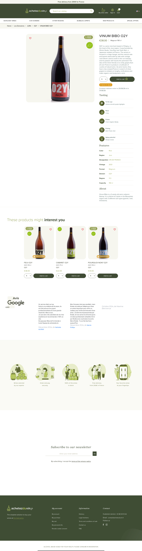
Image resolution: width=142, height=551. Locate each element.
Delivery (81, 514)
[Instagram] (107, 525)
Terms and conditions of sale (88, 521)
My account (55, 514)
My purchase (56, 518)
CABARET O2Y (62, 262)
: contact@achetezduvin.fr (115, 518)
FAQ (80, 529)
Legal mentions (84, 518)
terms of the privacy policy (81, 461)
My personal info (57, 525)
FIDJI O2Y (28, 262)
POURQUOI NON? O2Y (97, 262)
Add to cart (44, 276)
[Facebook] (103, 525)
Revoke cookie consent (59, 529)
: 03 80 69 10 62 (121, 514)
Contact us (82, 525)
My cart (54, 521)
